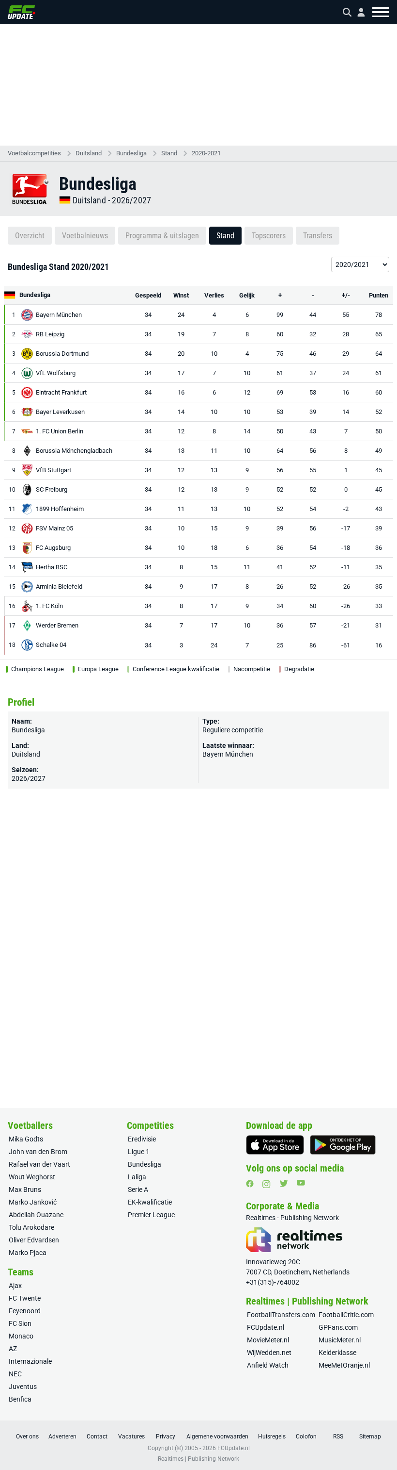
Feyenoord (25, 1311)
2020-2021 (206, 153)
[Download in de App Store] (275, 1145)
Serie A (138, 1189)
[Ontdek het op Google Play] (343, 1145)
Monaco (21, 1336)
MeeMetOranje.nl (344, 1365)
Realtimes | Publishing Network (198, 1458)
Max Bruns (25, 1189)
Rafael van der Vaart (39, 1164)
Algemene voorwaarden (217, 1436)
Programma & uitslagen (162, 235)
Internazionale (30, 1361)
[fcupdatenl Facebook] (250, 1183)
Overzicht (30, 235)
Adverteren (62, 1436)
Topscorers (269, 235)
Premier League (151, 1215)
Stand (169, 153)
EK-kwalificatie (150, 1202)
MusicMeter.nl (340, 1340)
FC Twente (25, 1298)
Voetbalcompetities (34, 153)
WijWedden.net (269, 1352)
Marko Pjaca (27, 1252)
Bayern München (227, 754)
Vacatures (131, 1436)
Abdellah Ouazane (36, 1215)
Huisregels (272, 1436)
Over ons (27, 1436)
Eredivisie (142, 1139)
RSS (338, 1436)
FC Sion (20, 1323)
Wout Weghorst (32, 1177)
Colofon (306, 1436)
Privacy (165, 1436)
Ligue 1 (139, 1152)
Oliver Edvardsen (34, 1240)
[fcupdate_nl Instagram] (267, 1184)
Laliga (137, 1177)
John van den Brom (38, 1152)
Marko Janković (33, 1202)
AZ (13, 1349)
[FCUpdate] (21, 12)
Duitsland (89, 153)
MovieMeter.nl (268, 1340)
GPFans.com (338, 1327)
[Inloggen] (357, 12)
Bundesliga (131, 153)
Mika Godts (26, 1139)
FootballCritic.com (346, 1315)
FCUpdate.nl (265, 1327)
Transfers (317, 235)
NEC (15, 1374)
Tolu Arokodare (31, 1227)
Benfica (20, 1399)
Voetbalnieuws (85, 235)
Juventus (23, 1386)
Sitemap (370, 1436)
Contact (97, 1436)
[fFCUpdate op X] (283, 1183)
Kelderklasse (337, 1352)
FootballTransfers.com (281, 1315)
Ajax (15, 1285)
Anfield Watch (268, 1365)
